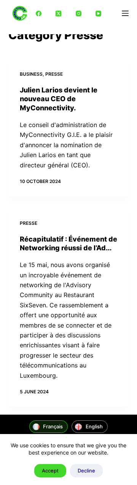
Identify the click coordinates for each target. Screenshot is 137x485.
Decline (86, 471)
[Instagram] (78, 13)
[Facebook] (38, 13)
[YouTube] (98, 13)
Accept (50, 471)
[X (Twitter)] (58, 13)
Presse (54, 74)
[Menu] (125, 13)
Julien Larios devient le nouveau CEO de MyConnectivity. (58, 99)
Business (31, 74)
